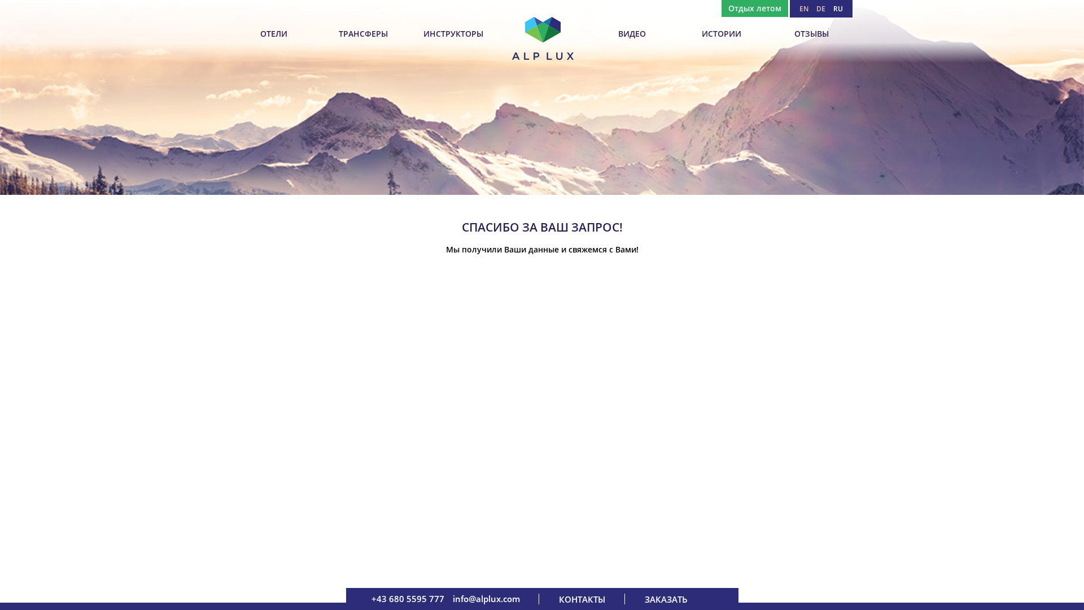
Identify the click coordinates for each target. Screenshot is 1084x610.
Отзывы (811, 33)
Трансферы (363, 33)
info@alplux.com (486, 598)
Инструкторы (453, 33)
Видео (632, 33)
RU (838, 9)
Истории (721, 33)
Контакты (582, 599)
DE (820, 9)
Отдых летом (754, 8)
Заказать (666, 599)
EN (803, 9)
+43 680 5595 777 (407, 598)
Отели (273, 33)
